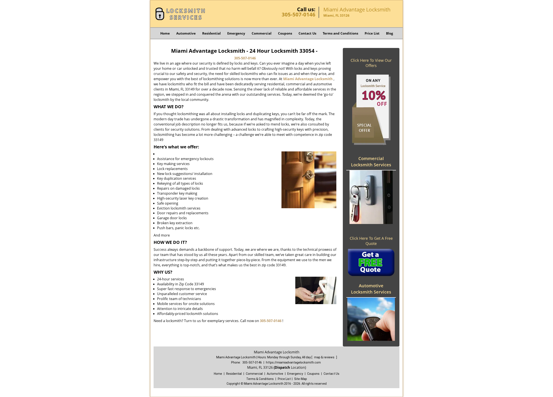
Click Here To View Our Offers (371, 63)
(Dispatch (282, 367)
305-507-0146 (298, 14)
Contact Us (307, 33)
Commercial (262, 33)
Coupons (285, 33)
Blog (389, 33)
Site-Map (300, 379)
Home (165, 33)
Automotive (186, 33)
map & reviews (324, 357)
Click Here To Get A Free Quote (371, 241)
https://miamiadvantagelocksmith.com (293, 362)
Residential (211, 33)
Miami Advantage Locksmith (308, 78)
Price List (372, 33)
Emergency (236, 33)
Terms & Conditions (260, 379)
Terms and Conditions (340, 33)
